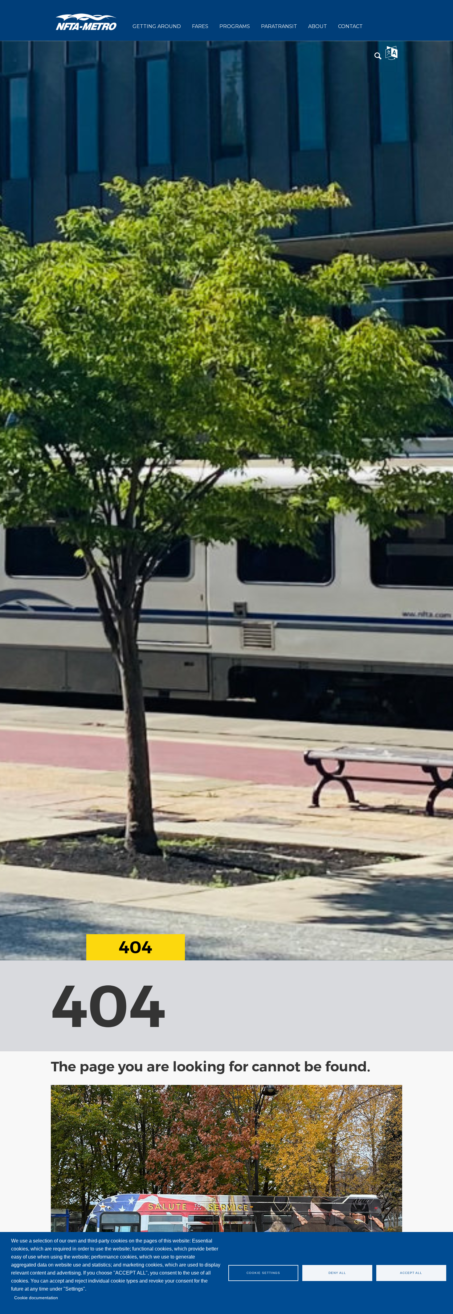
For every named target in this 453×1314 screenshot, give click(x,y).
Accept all (411, 1273)
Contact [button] (350, 26)
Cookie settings (263, 1273)
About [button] (317, 26)
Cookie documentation (36, 1298)
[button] (378, 56)
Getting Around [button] (157, 26)
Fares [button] (200, 26)
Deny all (337, 1273)
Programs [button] (234, 26)
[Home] (86, 21)
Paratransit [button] (279, 26)
